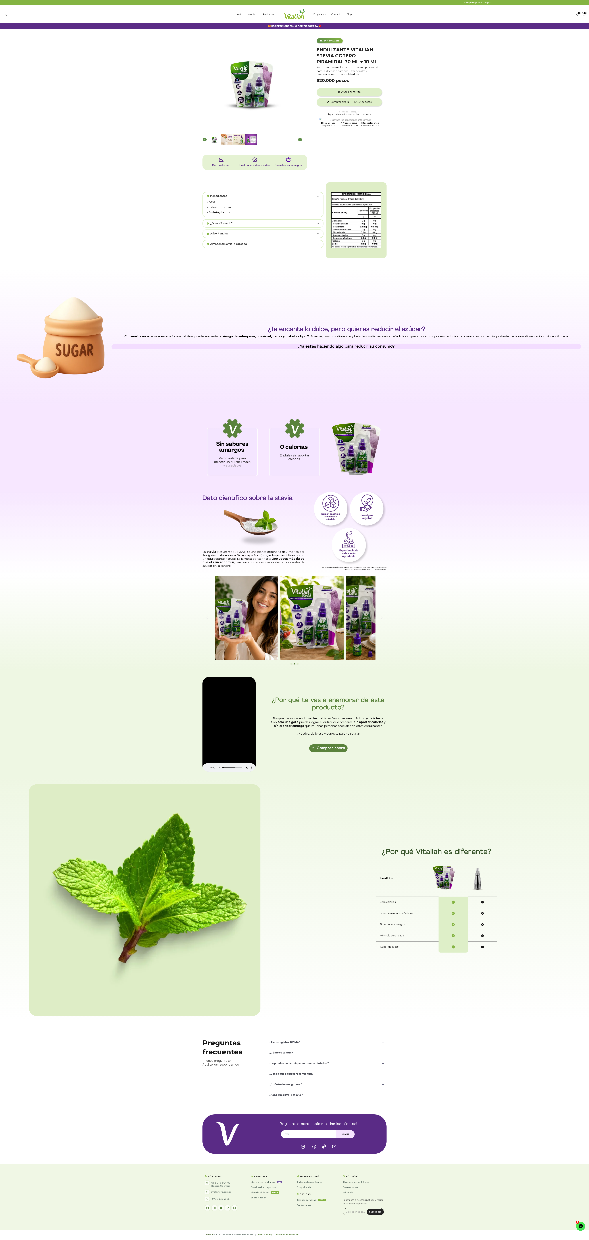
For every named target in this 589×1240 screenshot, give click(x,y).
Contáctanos (304, 1205)
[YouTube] (221, 1208)
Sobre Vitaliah (258, 1197)
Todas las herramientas (309, 1182)
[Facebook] (207, 1208)
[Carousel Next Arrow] (298, 82)
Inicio (239, 14)
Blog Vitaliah (304, 1187)
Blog (349, 14)
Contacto (336, 14)
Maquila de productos (266, 1182)
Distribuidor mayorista (263, 1187)
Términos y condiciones (356, 1182)
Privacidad (348, 1192)
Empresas (318, 14)
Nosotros (252, 14)
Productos (268, 14)
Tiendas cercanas (311, 1200)
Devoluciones (350, 1187)
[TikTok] (228, 1208)
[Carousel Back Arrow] (207, 82)
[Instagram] (214, 1208)
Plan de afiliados (264, 1192)
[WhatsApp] (234, 1208)
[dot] (291, 663)
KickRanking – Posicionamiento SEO (278, 1234)
